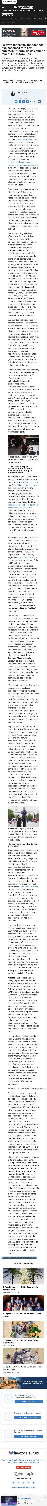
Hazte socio (25, 1468)
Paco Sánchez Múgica (23, 93)
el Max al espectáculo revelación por (23, 505)
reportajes (14, 19)
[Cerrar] (45, 1498)
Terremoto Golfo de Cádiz (35, 10)
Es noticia (7, 10)
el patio (23, 19)
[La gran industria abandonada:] (23, 7)
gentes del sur (32, 19)
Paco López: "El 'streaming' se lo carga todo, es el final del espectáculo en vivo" (22, 81)
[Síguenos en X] (13, 1482)
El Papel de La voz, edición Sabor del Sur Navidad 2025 (20, 1288)
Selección (4, 22)
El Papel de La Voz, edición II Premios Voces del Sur (22, 1315)
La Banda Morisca (30, 887)
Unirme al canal (28, 1401)
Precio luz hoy (18, 10)
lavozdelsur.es (10, 2)
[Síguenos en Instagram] (18, 1482)
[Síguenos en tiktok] (23, 1482)
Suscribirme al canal (28, 1417)
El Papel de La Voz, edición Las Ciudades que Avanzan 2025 (22, 1368)
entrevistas (5, 19)
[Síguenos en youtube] (28, 1482)
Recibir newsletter (29, 1436)
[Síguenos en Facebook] (33, 1482)
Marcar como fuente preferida (24, 1487)
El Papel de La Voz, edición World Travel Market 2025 (20, 1341)
